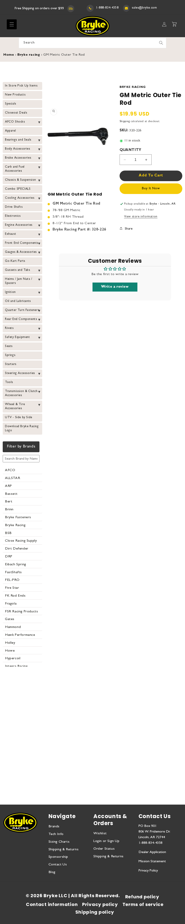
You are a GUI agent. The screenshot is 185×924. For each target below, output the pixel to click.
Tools (9, 382)
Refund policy (142, 897)
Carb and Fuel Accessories (15, 169)
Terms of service (143, 904)
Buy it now (151, 188)
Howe (10, 651)
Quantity (130, 150)
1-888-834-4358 (107, 7)
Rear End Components (21, 319)
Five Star (12, 588)
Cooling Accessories (19, 198)
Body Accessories (17, 149)
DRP (8, 557)
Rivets (9, 328)
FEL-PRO (12, 580)
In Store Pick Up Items (21, 85)
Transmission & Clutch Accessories (21, 393)
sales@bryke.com (144, 7)
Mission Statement (152, 861)
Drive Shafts (14, 207)
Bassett (11, 494)
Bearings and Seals (18, 139)
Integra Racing (16, 666)
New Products (15, 94)
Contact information (52, 904)
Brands (54, 826)
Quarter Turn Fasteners (22, 310)
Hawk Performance (20, 635)
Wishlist (100, 833)
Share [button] (129, 228)
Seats (9, 346)
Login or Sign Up (106, 841)
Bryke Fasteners (18, 517)
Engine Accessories (18, 225)
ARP (8, 486)
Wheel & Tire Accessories (15, 406)
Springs (10, 355)
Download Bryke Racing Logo (22, 428)
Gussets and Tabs (17, 270)
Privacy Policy (148, 871)
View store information (140, 216)
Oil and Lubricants (18, 301)
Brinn (9, 509)
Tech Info (56, 834)
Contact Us (58, 865)
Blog (52, 872)
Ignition (10, 292)
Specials (10, 103)
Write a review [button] (115, 287)
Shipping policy (94, 912)
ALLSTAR (12, 478)
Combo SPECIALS (17, 189)
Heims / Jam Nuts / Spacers (18, 281)
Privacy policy (100, 904)
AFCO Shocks (15, 121)
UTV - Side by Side (18, 417)
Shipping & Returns (64, 849)
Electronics (13, 216)
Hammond (13, 627)
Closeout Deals (16, 112)
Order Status (104, 849)
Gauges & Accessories (21, 252)
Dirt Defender (16, 549)
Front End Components (21, 243)
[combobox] (92, 43)
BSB (8, 533)
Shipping (125, 121)
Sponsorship (58, 857)
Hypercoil (12, 658)
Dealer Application (152, 852)
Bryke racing (28, 55)
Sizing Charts (59, 842)
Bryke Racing (15, 525)
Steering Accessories (20, 373)
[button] (12, 24)
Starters (10, 364)
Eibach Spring (15, 564)
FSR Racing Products (21, 612)
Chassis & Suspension (20, 180)
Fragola (10, 604)
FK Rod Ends (15, 596)
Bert (8, 502)
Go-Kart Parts (15, 261)
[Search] (161, 43)
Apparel (10, 130)
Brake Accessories (18, 158)
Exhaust (10, 234)
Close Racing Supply (21, 541)
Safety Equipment (17, 337)
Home (8, 55)
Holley (10, 643)
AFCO (10, 470)
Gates (9, 619)
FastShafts (13, 572)
